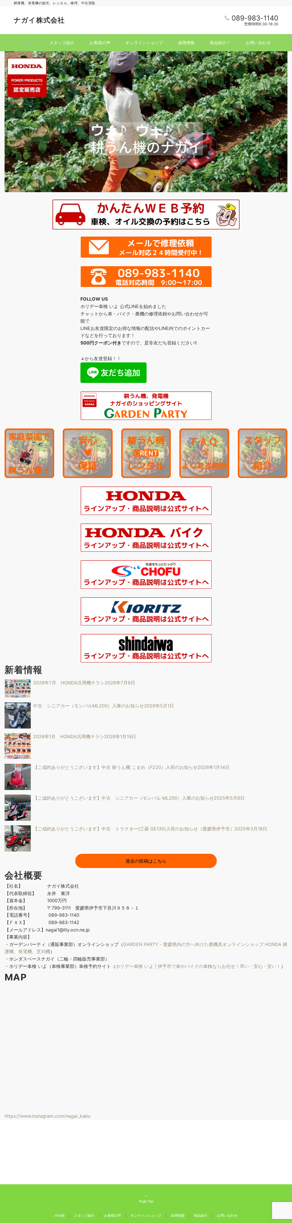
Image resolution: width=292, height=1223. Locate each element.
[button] (13, 121)
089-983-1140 (255, 18)
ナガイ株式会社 (39, 20)
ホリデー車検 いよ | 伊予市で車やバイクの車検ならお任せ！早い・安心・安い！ (198, 966)
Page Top (146, 1201)
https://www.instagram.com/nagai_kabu (47, 1116)
